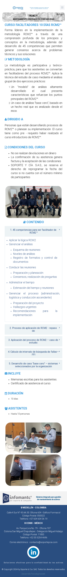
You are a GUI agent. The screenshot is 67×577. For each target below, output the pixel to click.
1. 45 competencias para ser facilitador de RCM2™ (33, 231)
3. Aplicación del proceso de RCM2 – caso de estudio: (33, 341)
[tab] (33, 231)
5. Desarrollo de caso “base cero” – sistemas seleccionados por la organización (33, 365)
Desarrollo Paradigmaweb (33, 574)
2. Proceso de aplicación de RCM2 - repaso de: (33, 329)
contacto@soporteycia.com (43, 542)
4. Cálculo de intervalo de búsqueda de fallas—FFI (33, 353)
